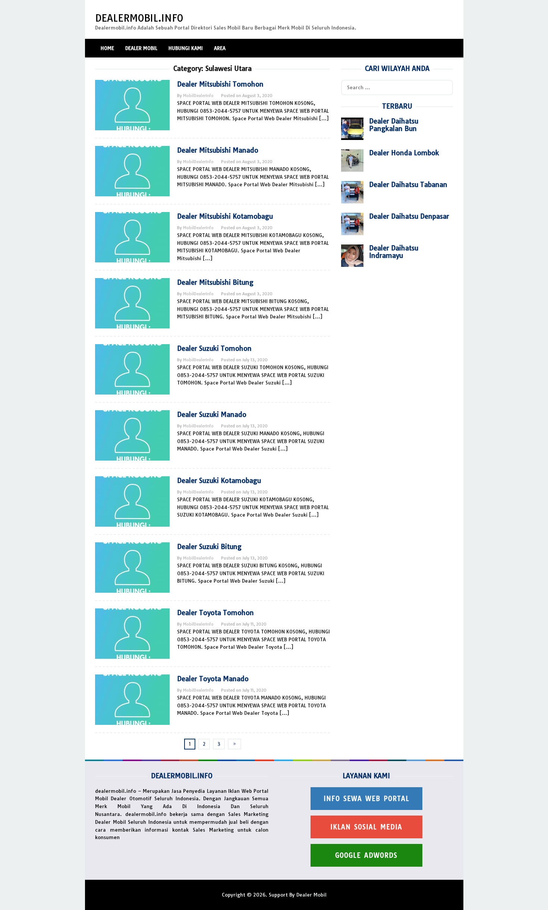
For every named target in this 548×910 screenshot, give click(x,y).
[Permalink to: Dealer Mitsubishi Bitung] (132, 303)
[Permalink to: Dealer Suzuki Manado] (132, 435)
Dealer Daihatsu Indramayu (393, 252)
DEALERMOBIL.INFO (139, 18)
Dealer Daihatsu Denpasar (409, 216)
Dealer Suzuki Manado (211, 414)
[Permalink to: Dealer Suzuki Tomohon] (132, 369)
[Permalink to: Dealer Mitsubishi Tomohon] (132, 104)
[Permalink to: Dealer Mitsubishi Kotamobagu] (132, 237)
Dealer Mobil (311, 895)
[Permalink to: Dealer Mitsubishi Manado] (132, 171)
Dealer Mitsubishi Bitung (215, 282)
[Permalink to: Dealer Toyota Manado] (132, 699)
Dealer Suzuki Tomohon (214, 348)
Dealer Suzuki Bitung (209, 546)
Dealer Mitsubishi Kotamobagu (225, 216)
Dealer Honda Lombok (404, 153)
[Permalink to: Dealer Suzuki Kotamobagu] (132, 501)
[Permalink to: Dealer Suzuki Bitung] (132, 567)
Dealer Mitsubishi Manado (217, 150)
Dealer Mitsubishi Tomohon (220, 84)
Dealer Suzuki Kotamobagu (219, 480)
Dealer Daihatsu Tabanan (408, 184)
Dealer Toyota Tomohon (215, 612)
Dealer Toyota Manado (213, 678)
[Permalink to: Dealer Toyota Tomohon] (132, 633)
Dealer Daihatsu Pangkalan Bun (393, 125)
